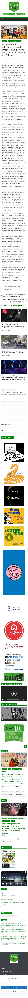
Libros (14, 59)
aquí (21, 280)
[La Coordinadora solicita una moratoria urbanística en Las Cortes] (14, 336)
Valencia (21, 59)
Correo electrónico (6, 424)
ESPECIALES (14, 41)
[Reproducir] (2, 699)
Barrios (9, 769)
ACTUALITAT (5, 41)
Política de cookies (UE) (6, 974)
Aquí (3, 286)
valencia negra (5, 61)
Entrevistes (19, 769)
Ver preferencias (14, 995)
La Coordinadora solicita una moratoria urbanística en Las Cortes (13, 352)
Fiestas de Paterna (21, 818)
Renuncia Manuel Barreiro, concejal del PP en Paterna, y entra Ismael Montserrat (14, 295)
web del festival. (15, 277)
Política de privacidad (6, 971)
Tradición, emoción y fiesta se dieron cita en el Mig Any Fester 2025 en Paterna (14, 300)
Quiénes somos (4, 966)
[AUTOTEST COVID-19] (8, 906)
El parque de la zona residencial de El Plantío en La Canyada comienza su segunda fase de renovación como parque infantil (13, 943)
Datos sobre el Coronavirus (7, 899)
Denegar (14, 991)
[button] (14, 693)
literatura (17, 59)
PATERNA (4, 771)
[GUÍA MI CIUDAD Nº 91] (8, 850)
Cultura (9, 41)
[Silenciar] (23, 699)
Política (12, 820)
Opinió (4, 820)
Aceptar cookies (14, 987)
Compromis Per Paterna (12, 818)
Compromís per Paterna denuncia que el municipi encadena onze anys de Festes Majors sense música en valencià (13, 828)
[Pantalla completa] (25, 699)
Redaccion (11, 788)
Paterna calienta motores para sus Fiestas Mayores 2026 (13, 925)
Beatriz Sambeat (6, 58)
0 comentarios (19, 58)
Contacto (3, 968)
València (19, 41)
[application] (14, 693)
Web (2, 430)
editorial (4, 59)
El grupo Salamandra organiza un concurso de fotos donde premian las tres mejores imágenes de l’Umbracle (13, 377)
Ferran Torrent (9, 59)
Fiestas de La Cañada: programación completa (11, 923)
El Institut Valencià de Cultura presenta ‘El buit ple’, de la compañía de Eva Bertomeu (13, 326)
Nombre (3, 418)
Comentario (4, 400)
